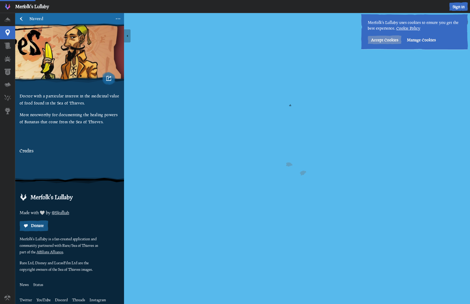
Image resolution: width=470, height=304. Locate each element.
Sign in (459, 7)
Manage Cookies (421, 40)
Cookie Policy (408, 28)
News (24, 284)
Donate (37, 225)
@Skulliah (60, 213)
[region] (242, 158)
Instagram (97, 299)
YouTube (43, 299)
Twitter (26, 299)
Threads (78, 299)
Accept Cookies (384, 40)
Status (38, 284)
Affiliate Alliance (49, 252)
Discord (61, 299)
